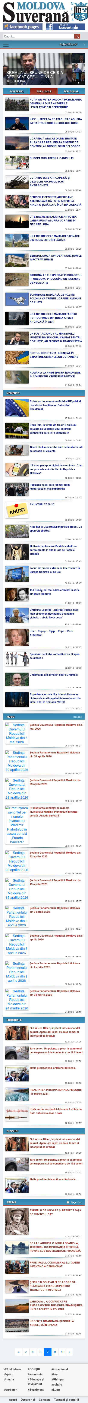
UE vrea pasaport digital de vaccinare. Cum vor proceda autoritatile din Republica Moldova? (56, 469)
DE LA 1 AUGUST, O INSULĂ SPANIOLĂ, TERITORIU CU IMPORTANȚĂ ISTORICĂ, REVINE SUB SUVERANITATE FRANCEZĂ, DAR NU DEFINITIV (55, 1248)
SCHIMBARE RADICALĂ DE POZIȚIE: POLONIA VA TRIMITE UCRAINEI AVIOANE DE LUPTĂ (55, 298)
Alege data (76, 1202)
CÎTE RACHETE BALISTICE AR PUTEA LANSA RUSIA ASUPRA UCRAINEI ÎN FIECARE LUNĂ (53, 220)
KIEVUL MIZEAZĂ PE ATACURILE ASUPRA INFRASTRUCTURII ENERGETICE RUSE (56, 121)
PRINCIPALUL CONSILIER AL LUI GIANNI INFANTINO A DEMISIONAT (55, 1264)
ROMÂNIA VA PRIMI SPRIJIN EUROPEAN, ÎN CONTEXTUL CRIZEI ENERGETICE (55, 374)
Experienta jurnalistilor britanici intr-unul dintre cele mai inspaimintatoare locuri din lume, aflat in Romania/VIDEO (55, 698)
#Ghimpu (57, 1379)
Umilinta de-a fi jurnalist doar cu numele (54, 675)
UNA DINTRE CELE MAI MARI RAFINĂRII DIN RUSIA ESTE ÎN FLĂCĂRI (54, 238)
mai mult (77, 716)
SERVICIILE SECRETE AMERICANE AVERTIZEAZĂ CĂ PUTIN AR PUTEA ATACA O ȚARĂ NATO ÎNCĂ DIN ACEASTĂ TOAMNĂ (56, 202)
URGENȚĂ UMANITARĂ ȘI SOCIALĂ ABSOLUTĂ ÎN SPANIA (52, 1323)
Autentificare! (68, 44)
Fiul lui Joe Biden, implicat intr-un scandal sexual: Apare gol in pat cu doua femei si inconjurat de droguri (55, 1032)
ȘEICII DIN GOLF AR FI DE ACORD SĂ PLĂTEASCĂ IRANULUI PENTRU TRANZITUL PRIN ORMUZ (53, 1286)
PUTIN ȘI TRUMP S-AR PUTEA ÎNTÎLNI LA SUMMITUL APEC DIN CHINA (36, 78)
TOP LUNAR (44, 91)
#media (9, 1379)
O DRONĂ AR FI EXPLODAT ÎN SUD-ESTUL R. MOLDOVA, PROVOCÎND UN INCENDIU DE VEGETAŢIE (56, 279)
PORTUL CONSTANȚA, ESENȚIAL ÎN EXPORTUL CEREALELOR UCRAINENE (54, 355)
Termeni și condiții (66, 1399)
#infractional (59, 1369)
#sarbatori (11, 1389)
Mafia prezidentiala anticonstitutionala (53, 1068)
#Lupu (55, 1389)
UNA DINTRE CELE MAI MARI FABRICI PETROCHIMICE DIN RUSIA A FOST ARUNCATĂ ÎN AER (53, 317)
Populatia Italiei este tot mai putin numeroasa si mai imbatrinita (50, 486)
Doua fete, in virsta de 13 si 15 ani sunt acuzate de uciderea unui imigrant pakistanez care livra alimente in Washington (53, 430)
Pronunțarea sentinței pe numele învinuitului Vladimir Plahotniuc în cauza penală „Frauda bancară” (54, 811)
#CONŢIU (34, 1369)
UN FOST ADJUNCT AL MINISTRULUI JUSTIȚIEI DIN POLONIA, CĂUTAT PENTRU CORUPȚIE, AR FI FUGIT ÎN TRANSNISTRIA (56, 337)
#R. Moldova (12, 1369)
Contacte (44, 1399)
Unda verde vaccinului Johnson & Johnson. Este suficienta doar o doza (56, 1111)
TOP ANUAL (71, 91)
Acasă (13, 1399)
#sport (8, 1374)
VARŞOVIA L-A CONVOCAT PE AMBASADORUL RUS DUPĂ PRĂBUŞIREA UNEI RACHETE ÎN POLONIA (56, 1305)
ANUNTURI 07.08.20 (42, 504)
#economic (35, 1374)
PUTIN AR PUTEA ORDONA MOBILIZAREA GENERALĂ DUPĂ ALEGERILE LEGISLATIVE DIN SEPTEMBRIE (56, 103)
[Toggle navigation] (6, 44)
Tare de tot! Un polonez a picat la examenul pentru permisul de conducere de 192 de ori (56, 1050)
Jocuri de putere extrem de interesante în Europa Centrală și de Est (55, 570)
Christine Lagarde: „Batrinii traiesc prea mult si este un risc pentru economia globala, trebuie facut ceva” (54, 613)
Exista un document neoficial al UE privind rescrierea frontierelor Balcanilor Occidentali (55, 405)
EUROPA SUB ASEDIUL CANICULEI (51, 158)
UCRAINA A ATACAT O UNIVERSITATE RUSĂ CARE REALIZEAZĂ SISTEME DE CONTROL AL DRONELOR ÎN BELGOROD (55, 142)
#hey (54, 1374)
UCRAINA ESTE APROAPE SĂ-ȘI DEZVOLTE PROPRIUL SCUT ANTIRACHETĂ (50, 181)
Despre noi (28, 1399)
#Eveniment (36, 1389)
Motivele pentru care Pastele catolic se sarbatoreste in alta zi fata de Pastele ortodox (53, 550)
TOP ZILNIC (17, 91)
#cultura (56, 1384)
